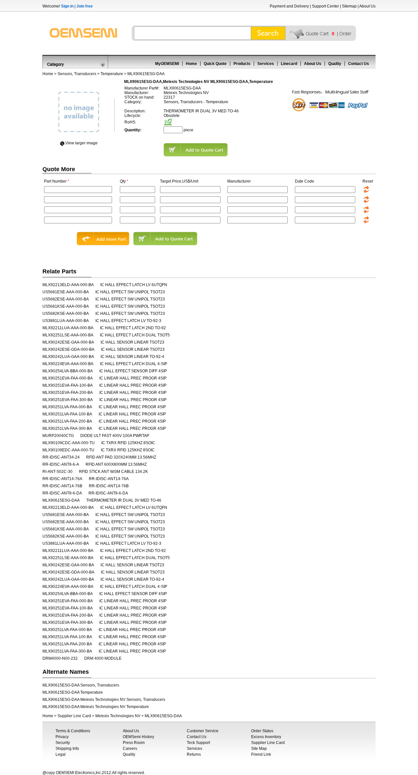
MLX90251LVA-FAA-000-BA (67, 407)
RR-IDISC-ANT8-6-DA (62, 493)
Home (191, 63)
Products (241, 63)
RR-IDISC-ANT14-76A (62, 478)
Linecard (289, 63)
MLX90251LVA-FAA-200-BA (67, 421)
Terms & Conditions (73, 731)
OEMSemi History (138, 737)
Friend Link (261, 754)
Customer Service (202, 731)
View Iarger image (81, 143)
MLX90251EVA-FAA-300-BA (67, 399)
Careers (130, 748)
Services (265, 63)
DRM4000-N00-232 (60, 658)
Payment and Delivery (289, 6)
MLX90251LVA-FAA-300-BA (67, 428)
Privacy (62, 737)
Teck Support (198, 742)
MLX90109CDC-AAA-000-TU (68, 443)
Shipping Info (67, 748)
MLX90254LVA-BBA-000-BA (67, 371)
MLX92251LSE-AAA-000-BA (67, 335)
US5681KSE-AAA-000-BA (65, 306)
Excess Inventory (266, 737)
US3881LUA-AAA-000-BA (65, 320)
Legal (61, 754)
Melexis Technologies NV (117, 716)
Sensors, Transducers (76, 74)
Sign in (67, 6)
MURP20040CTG (58, 435)
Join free (84, 6)
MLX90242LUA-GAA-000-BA (68, 356)
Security (63, 742)
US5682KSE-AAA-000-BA (65, 313)
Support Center (325, 6)
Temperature (112, 74)
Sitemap (349, 6)
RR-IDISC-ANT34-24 (61, 457)
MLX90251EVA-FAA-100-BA (67, 385)
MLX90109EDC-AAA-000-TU (68, 450)
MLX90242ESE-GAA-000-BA (68, 342)
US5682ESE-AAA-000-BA (65, 299)
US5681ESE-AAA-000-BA (65, 292)
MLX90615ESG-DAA (61, 500)
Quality (334, 63)
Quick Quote (215, 63)
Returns (194, 754)
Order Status (262, 731)
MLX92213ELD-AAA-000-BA (68, 285)
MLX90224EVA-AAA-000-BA (67, 364)
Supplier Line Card (74, 716)
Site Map (259, 748)
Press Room (134, 742)
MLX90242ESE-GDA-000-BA (68, 349)
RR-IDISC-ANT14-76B (62, 486)
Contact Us (358, 63)
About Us (367, 6)
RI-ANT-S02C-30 (57, 471)
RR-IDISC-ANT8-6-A (60, 464)
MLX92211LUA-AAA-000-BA (67, 328)
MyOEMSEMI (167, 63)
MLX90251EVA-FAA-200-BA (67, 392)
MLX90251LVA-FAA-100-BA (67, 414)
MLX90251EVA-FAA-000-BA (67, 378)
